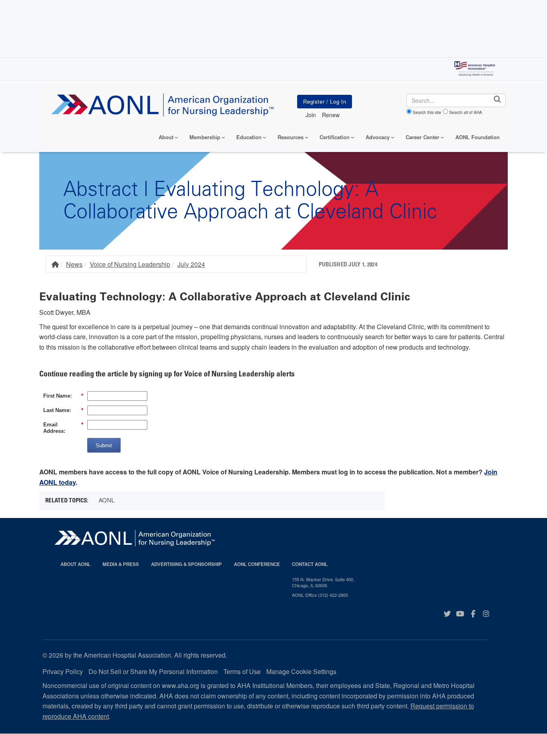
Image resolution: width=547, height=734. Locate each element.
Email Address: (63, 428)
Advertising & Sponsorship (186, 564)
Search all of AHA (465, 112)
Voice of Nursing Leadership (130, 264)
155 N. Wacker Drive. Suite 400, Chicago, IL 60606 (323, 582)
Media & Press (121, 564)
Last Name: (63, 410)
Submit (104, 445)
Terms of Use (242, 671)
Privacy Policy (62, 671)
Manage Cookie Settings (301, 671)
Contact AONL (310, 564)
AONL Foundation (477, 137)
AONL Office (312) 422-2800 (320, 595)
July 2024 (191, 264)
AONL (107, 500)
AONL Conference (257, 564)
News (74, 264)
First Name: (63, 396)
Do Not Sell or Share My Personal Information (153, 671)
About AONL (75, 564)
